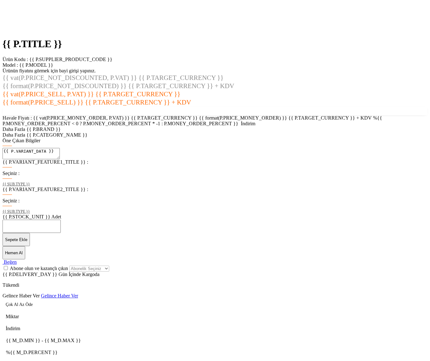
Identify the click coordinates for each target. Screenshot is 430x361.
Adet (56, 216)
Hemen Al (14, 253)
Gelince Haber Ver (59, 295)
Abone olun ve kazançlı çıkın (39, 268)
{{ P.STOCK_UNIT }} (26, 216)
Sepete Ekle (16, 239)
